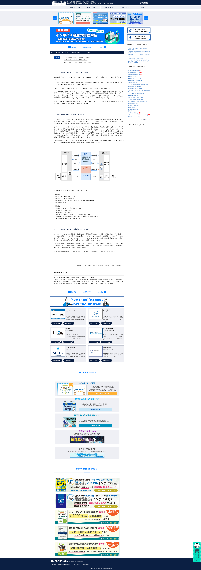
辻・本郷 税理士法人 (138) (134, 72)
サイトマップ (77, 564)
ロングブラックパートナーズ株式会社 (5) (137, 101)
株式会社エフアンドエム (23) (134, 86)
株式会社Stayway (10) (133, 95)
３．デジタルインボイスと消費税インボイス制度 (77, 62)
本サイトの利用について (64, 564)
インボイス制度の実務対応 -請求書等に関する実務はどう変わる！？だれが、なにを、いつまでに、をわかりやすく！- (139, 61)
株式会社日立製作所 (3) (133, 109)
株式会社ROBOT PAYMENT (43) (135, 80)
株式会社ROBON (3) (132, 111)
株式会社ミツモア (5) (132, 103)
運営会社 (54, 564)
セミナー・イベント (92, 7)
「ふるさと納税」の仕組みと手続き (136, 58)
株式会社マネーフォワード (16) (135, 88)
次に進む (101, 47)
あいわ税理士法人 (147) (133, 70)
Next (146, 18)
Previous (55, 18)
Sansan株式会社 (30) (132, 82)
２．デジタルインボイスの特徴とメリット (75, 60)
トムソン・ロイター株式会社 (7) (135, 99)
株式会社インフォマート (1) (134, 116)
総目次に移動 (87, 47)
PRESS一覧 (68, 323)
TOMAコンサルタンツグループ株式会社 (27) (138, 84)
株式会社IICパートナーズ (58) (134, 78)
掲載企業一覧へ (147, 119)
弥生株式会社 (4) (131, 107)
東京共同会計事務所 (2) (133, 113)
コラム (142, 7)
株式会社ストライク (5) (133, 105)
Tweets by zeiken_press (135, 124)
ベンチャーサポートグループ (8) (135, 97)
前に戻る (73, 47)
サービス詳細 (56, 323)
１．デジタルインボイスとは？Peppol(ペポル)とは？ (79, 57)
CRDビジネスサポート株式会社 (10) (136, 93)
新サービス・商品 (75, 7)
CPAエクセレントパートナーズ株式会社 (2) (138, 115)
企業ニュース (125, 7)
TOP (58, 7)
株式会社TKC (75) (132, 76)
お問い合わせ (86, 564)
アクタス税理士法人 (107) (134, 74)
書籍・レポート (109, 7)
